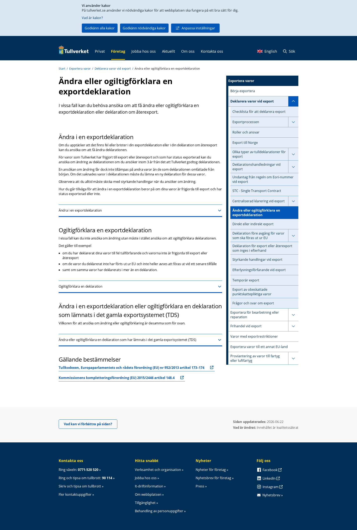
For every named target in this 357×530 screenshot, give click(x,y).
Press (200, 486)
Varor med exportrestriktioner (254, 336)
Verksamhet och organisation (158, 469)
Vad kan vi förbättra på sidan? (90, 424)
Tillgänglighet (145, 502)
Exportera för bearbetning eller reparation (254, 314)
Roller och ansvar (245, 132)
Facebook (270, 470)
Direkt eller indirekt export (253, 224)
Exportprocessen (245, 122)
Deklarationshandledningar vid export (256, 166)
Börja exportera (242, 91)
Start (62, 68)
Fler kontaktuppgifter (75, 494)
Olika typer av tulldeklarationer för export (259, 154)
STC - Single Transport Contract (256, 190)
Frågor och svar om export (253, 303)
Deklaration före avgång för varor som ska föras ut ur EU (258, 235)
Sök (291, 51)
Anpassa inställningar (198, 28)
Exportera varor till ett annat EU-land (259, 346)
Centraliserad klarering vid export (258, 201)
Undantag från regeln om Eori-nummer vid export (263, 179)
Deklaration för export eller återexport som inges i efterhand (262, 248)
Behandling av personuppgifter (159, 511)
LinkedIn (269, 478)
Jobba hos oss (146, 478)
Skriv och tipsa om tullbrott (80, 486)
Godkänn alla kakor (100, 28)
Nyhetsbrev (271, 495)
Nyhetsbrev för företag (213, 478)
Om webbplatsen (148, 494)
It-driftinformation (149, 486)
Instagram (271, 487)
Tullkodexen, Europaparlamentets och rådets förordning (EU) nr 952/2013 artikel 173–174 (131, 367)
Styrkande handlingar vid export (257, 259)
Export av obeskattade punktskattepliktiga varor (251, 291)
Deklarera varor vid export (113, 68)
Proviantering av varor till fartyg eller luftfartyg (255, 358)
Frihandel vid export (246, 326)
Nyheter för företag (211, 469)
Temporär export (245, 280)
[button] (140, 211)
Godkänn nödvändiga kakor (144, 28)
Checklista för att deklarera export (259, 111)
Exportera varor (80, 68)
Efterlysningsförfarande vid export (259, 270)
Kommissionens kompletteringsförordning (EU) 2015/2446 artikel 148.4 (117, 377)
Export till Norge (245, 142)
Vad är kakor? (92, 17)
